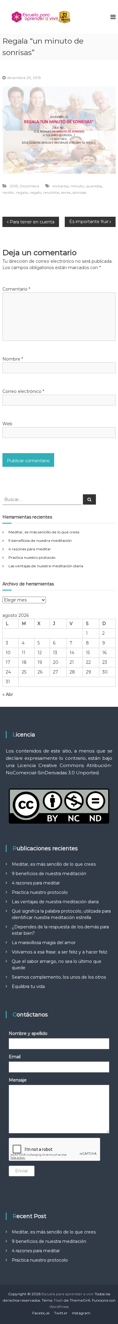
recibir (8, 192)
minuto (77, 186)
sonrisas (79, 192)
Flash (58, 1300)
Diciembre (29, 186)
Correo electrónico (23, 391)
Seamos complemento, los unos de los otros (59, 977)
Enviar (21, 1171)
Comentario (16, 289)
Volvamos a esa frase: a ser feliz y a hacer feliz (59, 952)
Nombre (12, 359)
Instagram (81, 1313)
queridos (94, 186)
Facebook (41, 1313)
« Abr (7, 694)
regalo (35, 192)
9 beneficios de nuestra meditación (40, 540)
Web (7, 424)
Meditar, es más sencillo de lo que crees (43, 532)
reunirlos (51, 192)
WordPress (59, 1306)
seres (65, 192)
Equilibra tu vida (28, 986)
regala (22, 192)
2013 (14, 186)
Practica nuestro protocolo (31, 557)
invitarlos (60, 186)
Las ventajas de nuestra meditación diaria (45, 566)
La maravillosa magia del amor (44, 942)
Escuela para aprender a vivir (67, 1294)
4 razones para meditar (29, 549)
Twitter (60, 1313)
